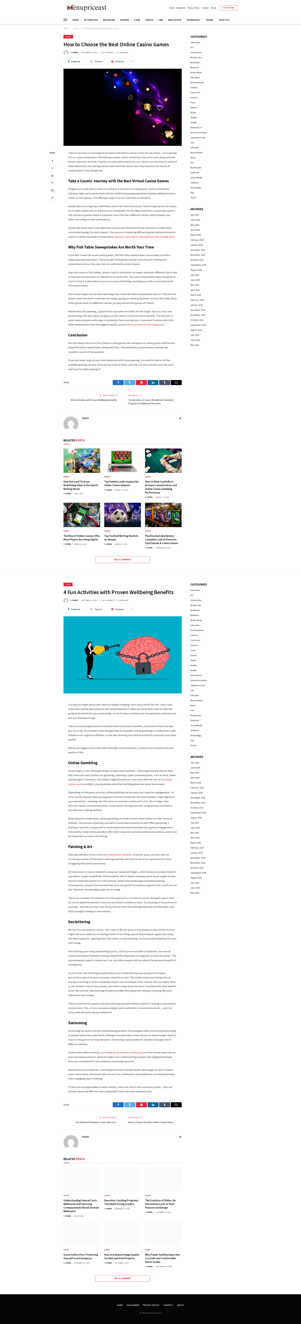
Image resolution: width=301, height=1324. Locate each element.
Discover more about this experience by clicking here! (145, 236)
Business (194, 67)
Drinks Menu (196, 72)
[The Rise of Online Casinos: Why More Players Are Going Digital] (81, 515)
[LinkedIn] (52, 175)
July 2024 (194, 335)
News (193, 157)
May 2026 (194, 224)
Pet (192, 162)
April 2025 (195, 290)
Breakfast (195, 62)
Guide (193, 112)
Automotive (91, 19)
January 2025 (196, 305)
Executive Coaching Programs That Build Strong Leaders (121, 1202)
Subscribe (228, 7)
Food (137, 19)
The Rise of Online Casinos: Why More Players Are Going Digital (81, 537)
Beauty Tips (195, 57)
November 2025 (197, 254)
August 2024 (196, 330)
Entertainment (197, 82)
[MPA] (85, 8)
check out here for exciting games (145, 324)
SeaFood (194, 172)
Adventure (195, 42)
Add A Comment (122, 559)
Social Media (196, 177)
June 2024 (195, 340)
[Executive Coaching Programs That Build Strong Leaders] (122, 1179)
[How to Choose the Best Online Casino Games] (122, 107)
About (213, 8)
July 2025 (194, 274)
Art (191, 47)
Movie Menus (196, 152)
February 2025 (197, 300)
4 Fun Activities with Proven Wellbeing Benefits (94, 400)
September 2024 (198, 325)
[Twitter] (52, 168)
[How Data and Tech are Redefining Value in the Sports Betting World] (81, 460)
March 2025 (195, 295)
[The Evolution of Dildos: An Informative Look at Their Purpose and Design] (163, 1179)
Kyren (75, 52)
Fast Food (195, 92)
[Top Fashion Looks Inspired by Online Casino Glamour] (122, 460)
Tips (192, 192)
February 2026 (197, 239)
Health (149, 19)
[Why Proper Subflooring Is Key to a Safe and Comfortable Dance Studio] (163, 1234)
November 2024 (197, 315)
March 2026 (195, 234)
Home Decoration (198, 132)
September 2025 (198, 264)
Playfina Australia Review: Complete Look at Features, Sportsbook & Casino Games (161, 539)
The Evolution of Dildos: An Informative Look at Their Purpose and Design (160, 1204)
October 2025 (196, 259)
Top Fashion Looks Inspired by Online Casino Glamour (121, 483)
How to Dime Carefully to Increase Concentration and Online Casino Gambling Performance (161, 487)
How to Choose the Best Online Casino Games (151, 1122)
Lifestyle (224, 19)
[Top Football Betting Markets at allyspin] (122, 515)
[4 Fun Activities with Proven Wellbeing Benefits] (122, 654)
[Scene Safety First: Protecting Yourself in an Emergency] (81, 1234)
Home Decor (196, 127)
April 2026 (195, 229)
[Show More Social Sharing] (132, 62)
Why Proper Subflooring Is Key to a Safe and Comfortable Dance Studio (162, 1258)
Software (194, 182)
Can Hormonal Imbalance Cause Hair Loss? (96, 1122)
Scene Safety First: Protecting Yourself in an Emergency (80, 1256)
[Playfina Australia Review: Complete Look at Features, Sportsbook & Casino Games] (163, 515)
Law (160, 19)
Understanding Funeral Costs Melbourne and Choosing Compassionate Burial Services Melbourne (81, 1206)
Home (171, 8)
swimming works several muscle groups (123, 1052)
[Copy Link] (52, 197)
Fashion (124, 19)
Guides (193, 117)
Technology (193, 19)
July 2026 (194, 214)
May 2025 (194, 285)
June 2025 (195, 280)
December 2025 (197, 249)
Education (109, 19)
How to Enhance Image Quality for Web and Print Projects (121, 1256)
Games (68, 37)
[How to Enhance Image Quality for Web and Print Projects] (122, 1234)
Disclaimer (181, 8)
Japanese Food (197, 137)
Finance (194, 97)
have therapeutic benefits (117, 854)
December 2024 (197, 310)
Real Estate (174, 19)
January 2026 (196, 244)
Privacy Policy (193, 8)
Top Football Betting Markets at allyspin (121, 537)
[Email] (52, 190)
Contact (205, 8)
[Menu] (65, 19)
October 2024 (196, 320)
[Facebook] (52, 161)
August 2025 (196, 269)
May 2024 (194, 345)
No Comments (108, 52)
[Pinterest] (52, 183)
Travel (210, 19)
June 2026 (195, 219)
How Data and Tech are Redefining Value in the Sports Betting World (80, 485)
